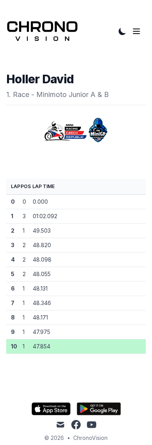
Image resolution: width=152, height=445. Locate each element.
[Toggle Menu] (138, 31)
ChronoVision (90, 437)
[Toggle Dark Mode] (122, 31)
